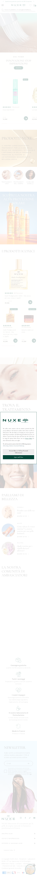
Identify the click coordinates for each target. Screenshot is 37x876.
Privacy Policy (28, 438)
